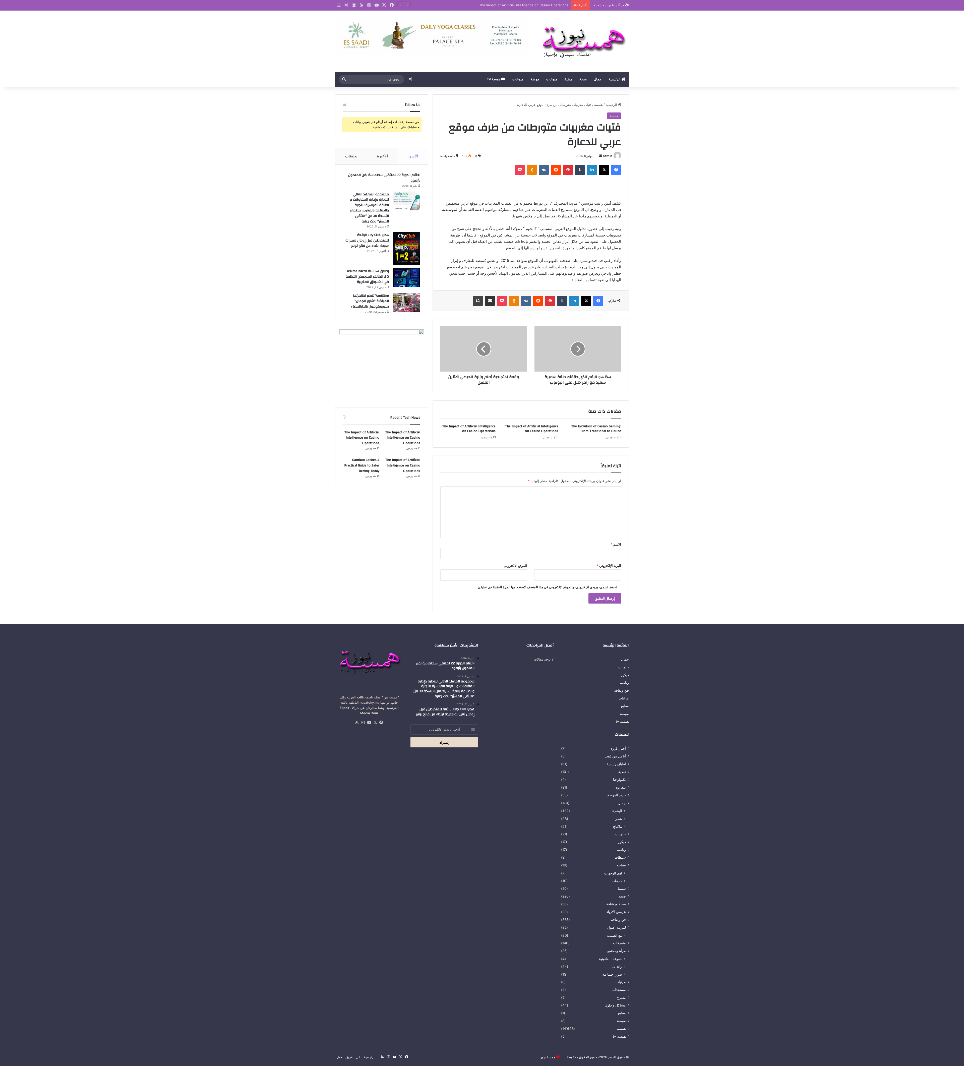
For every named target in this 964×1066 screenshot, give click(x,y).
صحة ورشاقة (616, 904)
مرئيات (624, 698)
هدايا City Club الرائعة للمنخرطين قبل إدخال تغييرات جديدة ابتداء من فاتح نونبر (367, 240)
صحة (583, 79)
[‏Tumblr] (580, 170)
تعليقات (351, 156)
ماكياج (617, 826)
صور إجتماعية (612, 974)
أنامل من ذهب (615, 756)
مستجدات (619, 990)
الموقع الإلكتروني (515, 566)
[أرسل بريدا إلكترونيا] (600, 156)
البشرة (617, 811)
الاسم (616, 544)
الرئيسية (615, 79)
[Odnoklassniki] (532, 170)
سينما (622, 888)
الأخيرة (382, 156)
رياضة (624, 683)
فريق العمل (344, 1057)
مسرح (621, 997)
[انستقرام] (363, 723)
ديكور (625, 675)
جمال (597, 79)
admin (607, 156)
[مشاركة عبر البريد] (490, 301)
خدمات (617, 881)
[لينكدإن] (592, 170)
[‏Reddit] (556, 170)
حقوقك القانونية (610, 959)
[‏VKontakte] (544, 170)
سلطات (620, 857)
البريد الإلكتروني (609, 566)
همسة (598, 105)
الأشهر (413, 156)
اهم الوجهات (613, 873)
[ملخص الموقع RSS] (357, 723)
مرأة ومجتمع (616, 951)
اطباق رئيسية (616, 764)
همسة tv (494, 79)
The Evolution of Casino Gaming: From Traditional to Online (596, 428)
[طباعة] (478, 301)
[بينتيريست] (568, 170)
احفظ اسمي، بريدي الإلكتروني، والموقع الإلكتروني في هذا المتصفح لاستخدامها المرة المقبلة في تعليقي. (547, 587)
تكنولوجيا (619, 780)
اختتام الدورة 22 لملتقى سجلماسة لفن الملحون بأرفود (384, 178)
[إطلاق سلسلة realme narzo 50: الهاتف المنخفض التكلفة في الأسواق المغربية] (406, 277)
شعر (618, 818)
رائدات (617, 966)
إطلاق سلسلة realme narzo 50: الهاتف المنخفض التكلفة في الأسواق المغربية (367, 276)
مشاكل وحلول (615, 1005)
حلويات (623, 667)
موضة (534, 79)
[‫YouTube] (369, 723)
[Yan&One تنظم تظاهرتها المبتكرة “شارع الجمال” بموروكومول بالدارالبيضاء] (406, 302)
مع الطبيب (614, 935)
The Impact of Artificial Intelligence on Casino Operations (523, 5)
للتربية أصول (616, 927)
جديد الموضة (616, 795)
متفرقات (619, 943)
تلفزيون (620, 787)
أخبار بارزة (618, 748)
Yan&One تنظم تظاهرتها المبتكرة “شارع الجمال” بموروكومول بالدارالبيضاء (370, 301)
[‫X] (604, 170)
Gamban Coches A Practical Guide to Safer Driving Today (361, 465)
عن (358, 1057)
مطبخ (568, 79)
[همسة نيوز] (582, 41)
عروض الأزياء (616, 912)
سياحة (621, 865)
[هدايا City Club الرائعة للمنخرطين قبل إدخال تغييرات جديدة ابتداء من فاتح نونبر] (406, 248)
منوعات (551, 79)
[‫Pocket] (520, 170)
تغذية (622, 772)
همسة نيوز (547, 1057)
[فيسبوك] (616, 170)
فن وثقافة (621, 690)
